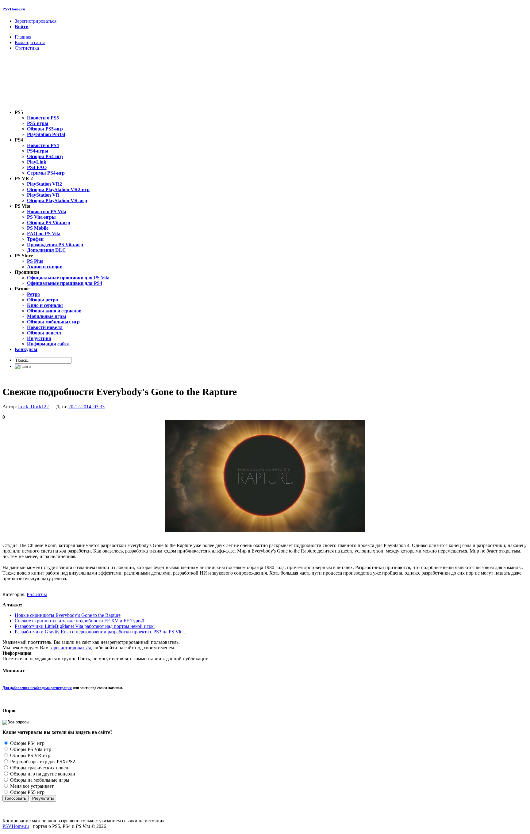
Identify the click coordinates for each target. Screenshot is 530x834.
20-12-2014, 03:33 (86, 406)
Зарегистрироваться (35, 21)
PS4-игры (37, 594)
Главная (23, 37)
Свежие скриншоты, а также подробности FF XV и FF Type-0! (80, 620)
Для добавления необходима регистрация (37, 688)
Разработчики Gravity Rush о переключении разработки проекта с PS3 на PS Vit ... (100, 631)
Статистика (27, 48)
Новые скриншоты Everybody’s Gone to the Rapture (68, 615)
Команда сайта (30, 42)
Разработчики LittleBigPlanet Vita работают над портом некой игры (85, 626)
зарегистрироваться (70, 647)
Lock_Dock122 (33, 406)
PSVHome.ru (13, 9)
